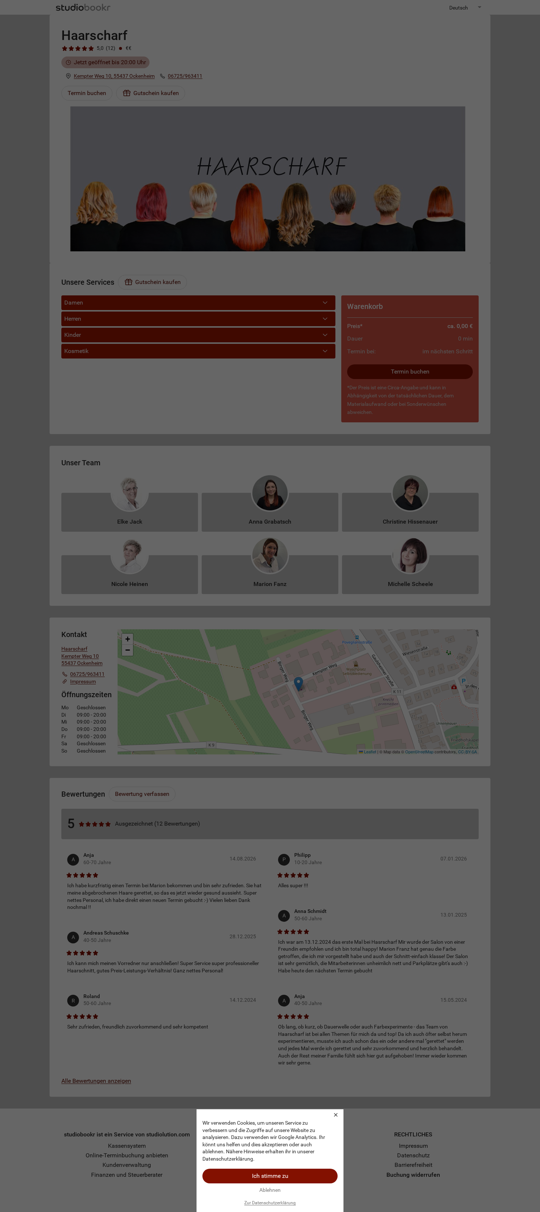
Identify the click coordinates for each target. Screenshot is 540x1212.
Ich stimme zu (270, 1175)
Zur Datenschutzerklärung (270, 1202)
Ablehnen (270, 1190)
